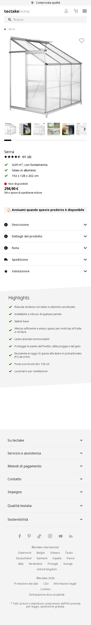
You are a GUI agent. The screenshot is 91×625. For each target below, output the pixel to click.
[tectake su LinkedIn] (70, 536)
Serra (11, 29)
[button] (10, 129)
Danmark (42, 558)
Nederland (35, 564)
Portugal (53, 564)
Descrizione (20, 225)
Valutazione (20, 271)
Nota (15, 248)
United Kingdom (47, 569)
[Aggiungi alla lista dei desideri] (81, 40)
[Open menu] (85, 11)
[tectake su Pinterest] (29, 536)
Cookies (45, 589)
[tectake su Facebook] (20, 536)
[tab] (7, 140)
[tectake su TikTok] (39, 536)
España (57, 558)
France (71, 558)
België (41, 553)
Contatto (14, 479)
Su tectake (16, 440)
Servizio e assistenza (24, 453)
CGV (45, 583)
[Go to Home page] (17, 11)
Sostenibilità (18, 519)
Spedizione (20, 259)
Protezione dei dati (26, 583)
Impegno (15, 492)
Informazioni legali (65, 583)
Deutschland (23, 558)
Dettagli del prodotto (27, 236)
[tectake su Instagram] (50, 536)
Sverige (68, 564)
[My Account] (66, 11)
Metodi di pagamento (24, 466)
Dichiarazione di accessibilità (46, 594)
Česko (69, 553)
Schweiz (55, 553)
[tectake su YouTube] (60, 536)
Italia (21, 564)
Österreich (24, 553)
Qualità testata (20, 505)
